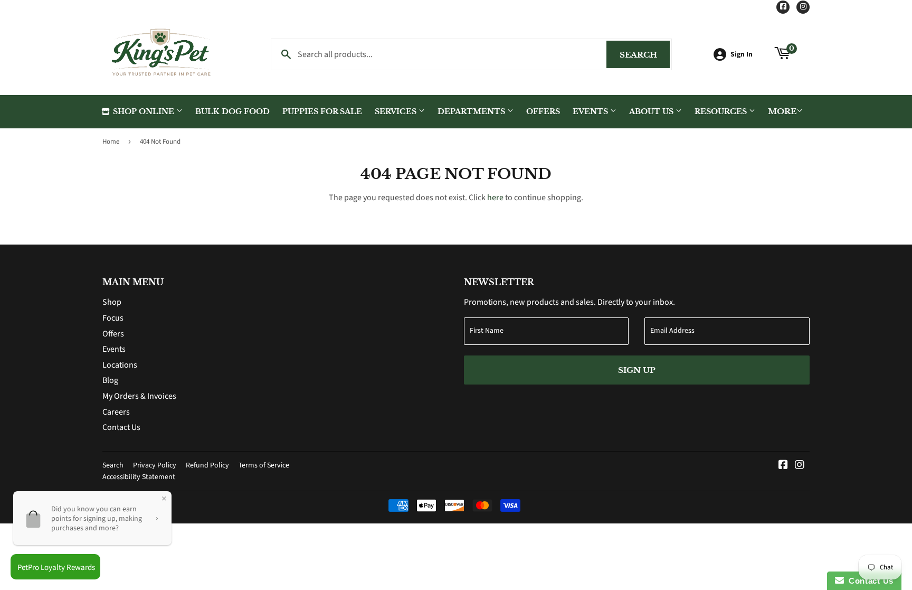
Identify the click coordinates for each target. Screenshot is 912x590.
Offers (543, 111)
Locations (119, 365)
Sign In (741, 54)
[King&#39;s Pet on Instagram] (799, 466)
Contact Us (121, 427)
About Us (652, 111)
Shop (111, 302)
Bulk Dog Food (232, 111)
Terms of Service (264, 465)
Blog (110, 380)
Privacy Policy (154, 465)
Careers (116, 412)
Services (397, 111)
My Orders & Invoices (139, 396)
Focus (113, 318)
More (782, 111)
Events (591, 111)
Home (110, 141)
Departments (472, 111)
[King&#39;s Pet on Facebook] (783, 466)
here (495, 197)
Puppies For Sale (322, 111)
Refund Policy (207, 465)
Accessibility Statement (138, 477)
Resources (722, 111)
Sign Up (637, 370)
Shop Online (143, 111)
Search (645, 55)
